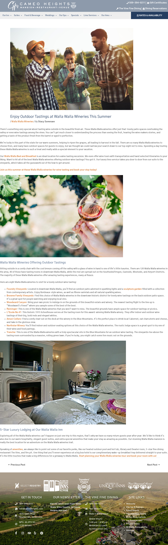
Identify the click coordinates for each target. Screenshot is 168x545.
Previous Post (16, 465)
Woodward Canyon (17, 302)
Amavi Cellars (14, 319)
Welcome (130, 503)
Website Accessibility (136, 527)
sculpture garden (133, 289)
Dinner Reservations (136, 517)
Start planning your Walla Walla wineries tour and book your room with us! (117, 456)
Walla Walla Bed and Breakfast (20, 156)
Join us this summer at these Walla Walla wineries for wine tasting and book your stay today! (48, 170)
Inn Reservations (134, 520)
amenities (17, 449)
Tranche (11, 332)
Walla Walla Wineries (22, 122)
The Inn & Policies (135, 507)
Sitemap (130, 530)
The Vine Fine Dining (136, 513)
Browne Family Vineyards (20, 296)
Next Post (153, 465)
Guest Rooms (132, 510)
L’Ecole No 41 (14, 312)
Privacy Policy (132, 523)
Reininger (12, 309)
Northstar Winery (16, 326)
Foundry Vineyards (17, 289)
